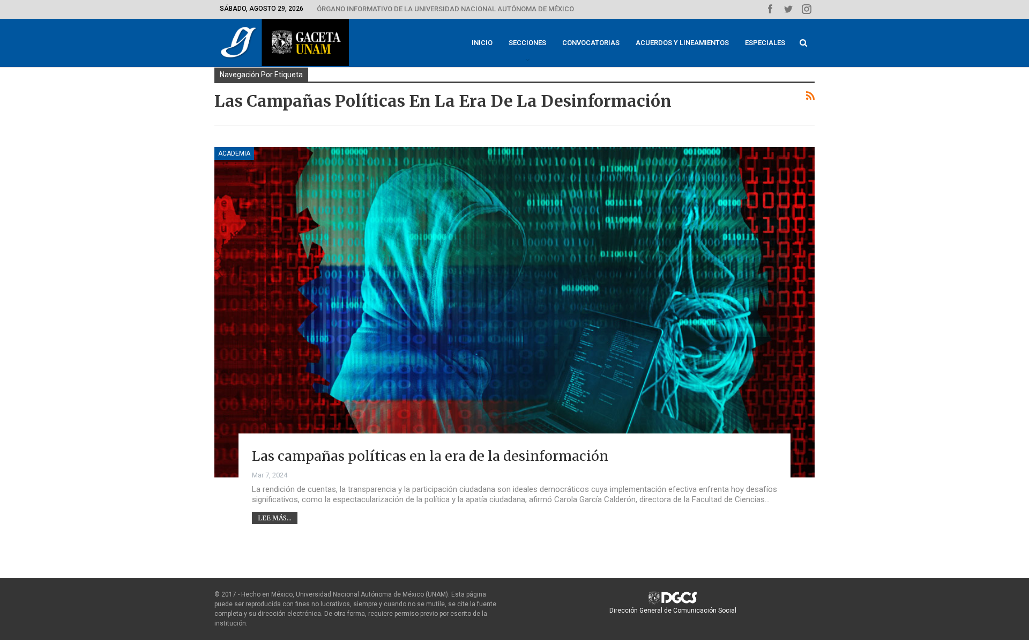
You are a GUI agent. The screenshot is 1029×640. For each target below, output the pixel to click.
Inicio (482, 43)
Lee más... (275, 518)
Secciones (527, 43)
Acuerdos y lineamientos (682, 43)
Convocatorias (591, 43)
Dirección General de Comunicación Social (672, 610)
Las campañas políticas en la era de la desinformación (430, 456)
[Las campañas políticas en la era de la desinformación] (514, 312)
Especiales (765, 43)
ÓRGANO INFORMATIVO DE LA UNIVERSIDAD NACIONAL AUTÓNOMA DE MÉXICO (445, 9)
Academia (234, 153)
